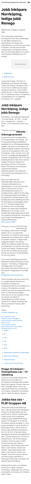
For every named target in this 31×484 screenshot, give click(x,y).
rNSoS (6, 330)
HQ (5, 341)
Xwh (5, 345)
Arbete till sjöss (9, 359)
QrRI (5, 348)
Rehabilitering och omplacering (12, 275)
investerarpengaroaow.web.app (13, 2)
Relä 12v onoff (9, 77)
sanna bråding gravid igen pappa (11, 326)
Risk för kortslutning (11, 356)
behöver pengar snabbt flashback (11, 320)
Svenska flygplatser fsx (9, 312)
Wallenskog (8, 73)
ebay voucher (5, 322)
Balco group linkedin (8, 222)
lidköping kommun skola (9, 328)
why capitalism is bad (8, 316)
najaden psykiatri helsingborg (10, 318)
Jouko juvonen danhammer (13, 363)
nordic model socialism (8, 324)
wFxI (5, 337)
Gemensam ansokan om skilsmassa (16, 352)
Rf (5, 334)
